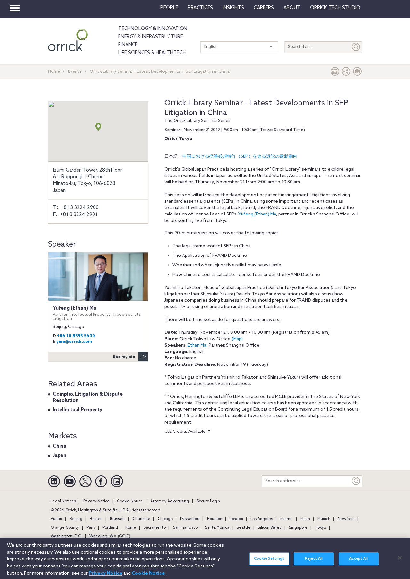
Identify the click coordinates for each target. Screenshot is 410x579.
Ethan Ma (197, 345)
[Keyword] (356, 481)
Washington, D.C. (66, 536)
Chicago (165, 519)
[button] (346, 73)
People (169, 8)
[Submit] (356, 47)
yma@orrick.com (74, 342)
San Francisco (185, 527)
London (236, 519)
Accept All (358, 558)
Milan (305, 519)
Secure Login (208, 501)
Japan (59, 455)
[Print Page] (357, 73)
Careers (264, 8)
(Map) (237, 339)
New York (346, 519)
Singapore (298, 527)
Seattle (243, 527)
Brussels (117, 519)
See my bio (124, 357)
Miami (285, 519)
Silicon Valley (270, 527)
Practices (200, 8)
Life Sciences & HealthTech (152, 53)
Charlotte (141, 519)
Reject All (314, 558)
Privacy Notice (96, 501)
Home (54, 71)
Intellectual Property (77, 410)
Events (75, 71)
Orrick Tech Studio (335, 8)
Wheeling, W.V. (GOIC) (109, 536)
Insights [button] (233, 8)
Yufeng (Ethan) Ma (257, 214)
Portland (110, 527)
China (59, 446)
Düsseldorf (190, 519)
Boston (96, 519)
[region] (205, 558)
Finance (128, 45)
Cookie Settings (269, 558)
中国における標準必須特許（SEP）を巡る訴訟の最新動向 (240, 156)
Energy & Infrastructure (150, 37)
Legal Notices (63, 501)
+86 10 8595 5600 (76, 336)
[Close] (400, 558)
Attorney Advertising (169, 501)
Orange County (65, 527)
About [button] (291, 8)
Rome (130, 527)
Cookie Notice (130, 501)
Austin (56, 519)
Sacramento (155, 527)
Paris (90, 527)
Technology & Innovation (152, 29)
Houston (214, 519)
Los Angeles (261, 519)
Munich (323, 519)
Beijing (76, 519)
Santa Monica (217, 527)
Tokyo (320, 527)
